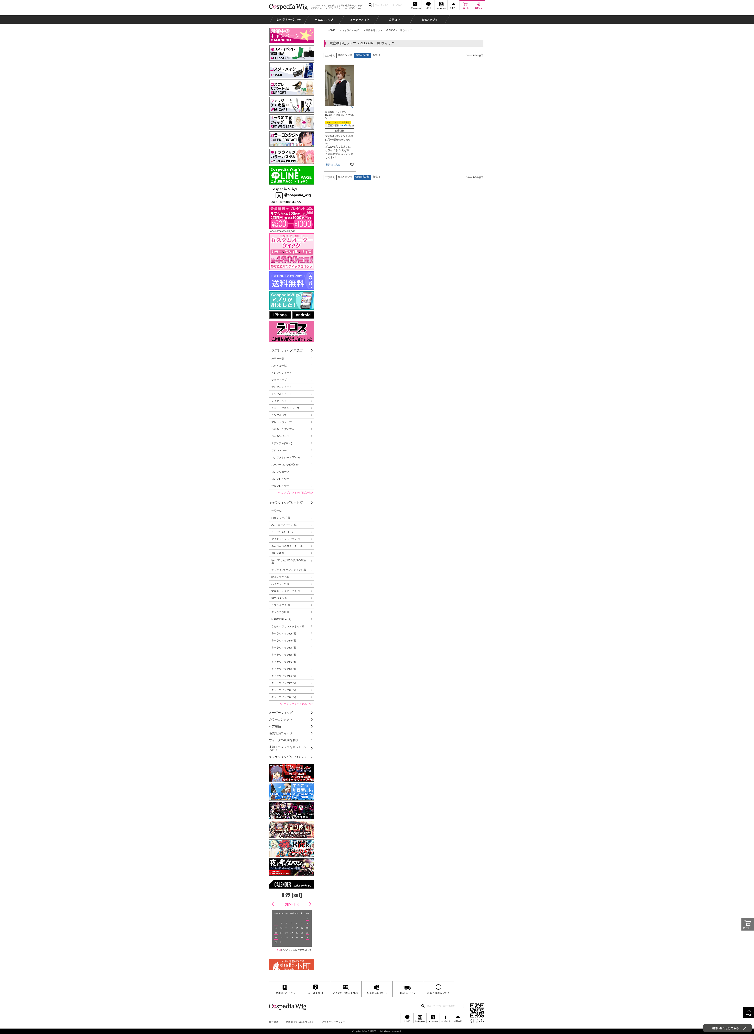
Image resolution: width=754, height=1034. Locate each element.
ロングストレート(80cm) (285, 457)
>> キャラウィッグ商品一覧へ (297, 703)
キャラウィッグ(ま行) (283, 675)
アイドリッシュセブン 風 (285, 539)
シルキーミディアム (282, 429)
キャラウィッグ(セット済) (286, 502)
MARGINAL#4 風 (281, 619)
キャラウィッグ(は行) (283, 668)
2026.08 (292, 904)
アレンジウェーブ (281, 422)
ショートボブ (279, 379)
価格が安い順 (345, 55)
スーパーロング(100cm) (284, 464)
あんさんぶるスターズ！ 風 (287, 546)
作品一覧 (276, 510)
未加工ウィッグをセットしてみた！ (288, 748)
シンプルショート (281, 393)
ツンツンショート (281, 386)
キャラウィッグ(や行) (283, 682)
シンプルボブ (279, 415)
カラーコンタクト (281, 719)
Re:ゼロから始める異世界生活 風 (288, 561)
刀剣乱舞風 (277, 553)
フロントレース (280, 450)
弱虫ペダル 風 (279, 598)
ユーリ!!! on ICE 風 (282, 531)
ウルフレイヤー (280, 485)
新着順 (376, 55)
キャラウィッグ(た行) (283, 654)
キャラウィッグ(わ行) (283, 697)
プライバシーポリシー (333, 1021)
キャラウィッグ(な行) (283, 661)
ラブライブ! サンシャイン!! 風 (288, 569)
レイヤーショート (281, 401)
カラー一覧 (277, 358)
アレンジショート (281, 372)
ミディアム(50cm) (281, 443)
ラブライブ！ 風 (280, 605)
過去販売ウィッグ (281, 733)
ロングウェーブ (280, 471)
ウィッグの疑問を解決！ (285, 740)
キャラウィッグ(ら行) (283, 689)
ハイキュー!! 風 (280, 583)
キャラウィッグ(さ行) (283, 647)
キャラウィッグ (350, 30)
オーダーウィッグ (281, 712)
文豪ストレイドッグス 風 (285, 591)
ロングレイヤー (280, 478)
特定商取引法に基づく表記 (300, 1021)
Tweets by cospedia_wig (282, 231)
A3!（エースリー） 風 (283, 524)
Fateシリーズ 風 (280, 517)
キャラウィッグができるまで (288, 756)
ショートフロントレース (285, 408)
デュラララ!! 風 (280, 612)
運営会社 (273, 1021)
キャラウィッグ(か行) (283, 640)
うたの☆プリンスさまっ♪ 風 (287, 626)
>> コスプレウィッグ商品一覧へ (295, 492)
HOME (331, 30)
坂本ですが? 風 (280, 576)
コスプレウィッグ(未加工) (286, 350)
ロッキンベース (280, 436)
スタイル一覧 (279, 365)
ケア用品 (275, 726)
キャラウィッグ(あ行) (283, 633)
